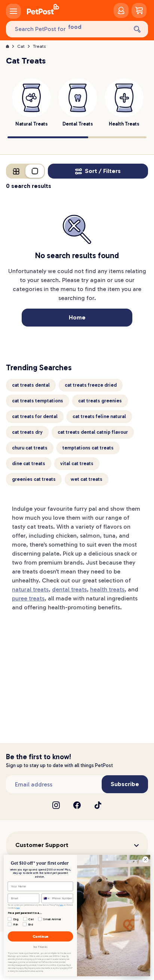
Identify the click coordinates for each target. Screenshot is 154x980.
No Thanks (40, 947)
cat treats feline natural (99, 416)
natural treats (30, 589)
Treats (39, 46)
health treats (107, 589)
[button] (77, 845)
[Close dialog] (145, 859)
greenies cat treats (34, 479)
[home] (43, 10)
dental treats (69, 589)
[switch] (25, 171)
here (61, 905)
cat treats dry (27, 432)
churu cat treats (29, 448)
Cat (21, 46)
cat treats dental (31, 385)
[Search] (137, 29)
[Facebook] (77, 805)
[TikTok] (98, 805)
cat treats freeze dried (91, 385)
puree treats (28, 598)
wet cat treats (86, 479)
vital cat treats (76, 463)
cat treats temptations (37, 401)
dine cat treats (28, 463)
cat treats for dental (35, 416)
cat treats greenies (100, 401)
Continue (40, 936)
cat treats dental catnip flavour (93, 432)
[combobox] (46, 898)
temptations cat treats (88, 448)
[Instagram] (56, 805)
